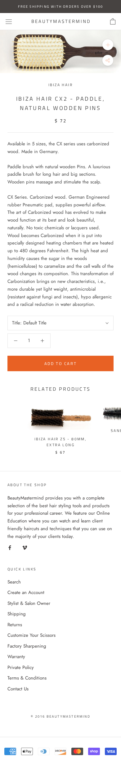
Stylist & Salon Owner (28, 603)
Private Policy (20, 667)
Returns (14, 624)
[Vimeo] (24, 547)
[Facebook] (9, 547)
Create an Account (25, 592)
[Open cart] (112, 22)
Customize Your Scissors (31, 635)
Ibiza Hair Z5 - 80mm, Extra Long (60, 442)
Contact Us (18, 688)
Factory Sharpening (26, 646)
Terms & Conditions (27, 678)
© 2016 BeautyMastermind (60, 716)
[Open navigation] (9, 21)
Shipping (16, 613)
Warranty (16, 656)
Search (14, 582)
